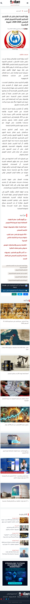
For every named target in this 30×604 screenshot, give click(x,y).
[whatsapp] (14, 294)
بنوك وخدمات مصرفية (22, 596)
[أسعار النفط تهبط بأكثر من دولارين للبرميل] (15, 363)
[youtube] (1, 599)
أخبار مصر (18, 11)
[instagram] (3, 599)
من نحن (20, 602)
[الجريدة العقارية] (24, 593)
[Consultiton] (15, 573)
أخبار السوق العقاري (12, 593)
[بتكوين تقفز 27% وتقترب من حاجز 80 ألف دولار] (15, 414)
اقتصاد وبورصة (12, 596)
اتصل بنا (9, 602)
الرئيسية (26, 11)
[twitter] (19, 294)
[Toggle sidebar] (27, 3)
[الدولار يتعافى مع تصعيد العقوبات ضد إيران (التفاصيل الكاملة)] (15, 388)
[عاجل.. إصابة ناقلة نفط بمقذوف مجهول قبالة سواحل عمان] (15, 337)
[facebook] (25, 294)
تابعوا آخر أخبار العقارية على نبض (13, 290)
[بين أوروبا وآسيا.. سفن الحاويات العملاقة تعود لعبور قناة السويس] (15, 440)
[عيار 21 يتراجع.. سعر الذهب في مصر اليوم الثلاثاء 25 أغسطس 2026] (15, 311)
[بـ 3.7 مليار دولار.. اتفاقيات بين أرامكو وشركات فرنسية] (15, 490)
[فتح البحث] (1, 3)
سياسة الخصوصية (15, 602)
